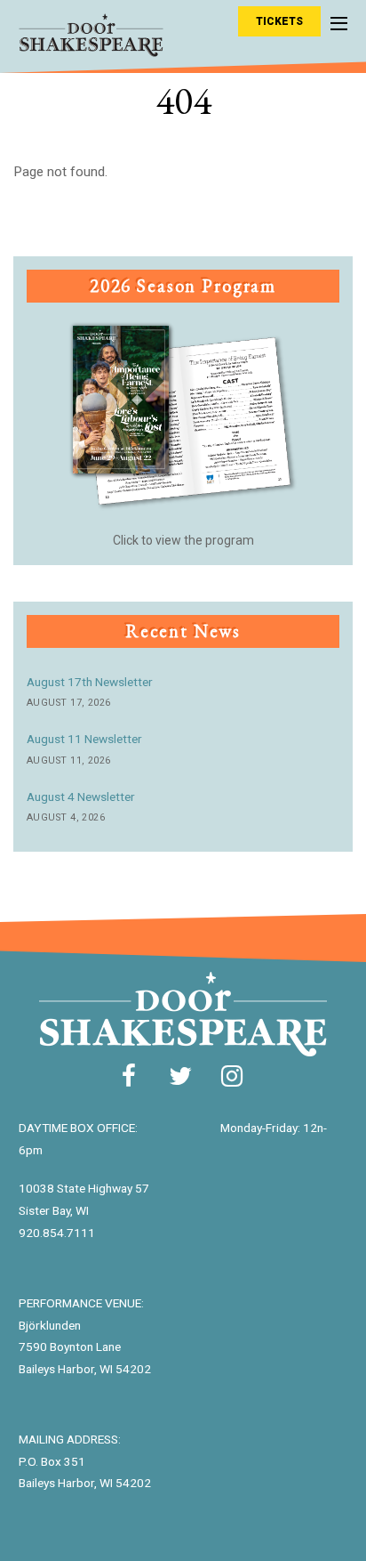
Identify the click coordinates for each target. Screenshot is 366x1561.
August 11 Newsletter (84, 739)
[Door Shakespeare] (91, 47)
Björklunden (50, 1325)
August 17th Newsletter (90, 682)
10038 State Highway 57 (84, 1188)
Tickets (279, 21)
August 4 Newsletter (81, 796)
